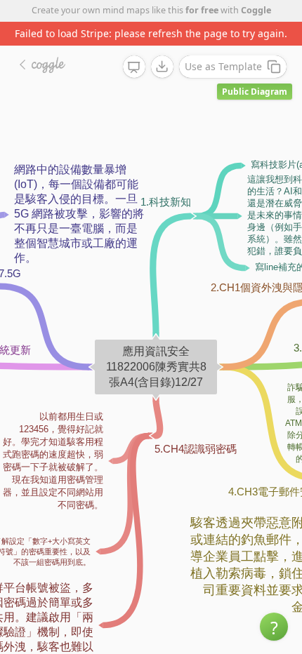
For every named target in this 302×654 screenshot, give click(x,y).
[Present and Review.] (134, 67)
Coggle (256, 10)
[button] (274, 627)
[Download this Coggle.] (162, 66)
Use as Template (223, 66)
